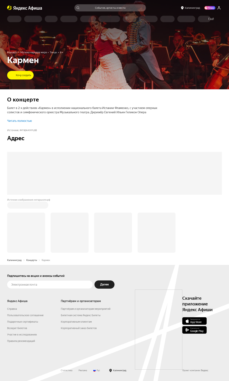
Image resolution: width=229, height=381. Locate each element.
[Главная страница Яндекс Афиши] (9, 8)
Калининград (14, 206)
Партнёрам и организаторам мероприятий (85, 254)
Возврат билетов (17, 274)
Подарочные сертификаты (22, 267)
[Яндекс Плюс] (209, 8)
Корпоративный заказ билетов (79, 274)
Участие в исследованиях (22, 280)
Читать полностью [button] (19, 121)
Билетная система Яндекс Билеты (81, 261)
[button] (211, 19)
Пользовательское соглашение (25, 261)
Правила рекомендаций (21, 286)
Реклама (83, 316)
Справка (12, 254)
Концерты (31, 206)
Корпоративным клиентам (76, 267)
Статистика (66, 316)
